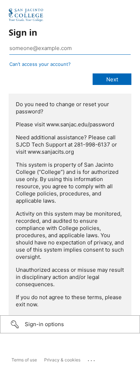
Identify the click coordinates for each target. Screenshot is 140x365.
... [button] (92, 358)
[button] (70, 324)
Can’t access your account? (40, 64)
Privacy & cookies (62, 359)
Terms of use (24, 359)
